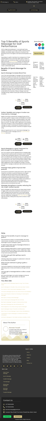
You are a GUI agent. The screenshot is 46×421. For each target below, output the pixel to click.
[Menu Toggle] (34, 6)
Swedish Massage (7, 379)
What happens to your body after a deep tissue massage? (42, 81)
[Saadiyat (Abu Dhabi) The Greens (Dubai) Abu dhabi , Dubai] (26, 1)
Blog (28, 360)
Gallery (28, 357)
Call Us (16, 2)
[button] (36, 44)
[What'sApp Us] (1, 2)
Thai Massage (6, 381)
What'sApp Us (5, 2)
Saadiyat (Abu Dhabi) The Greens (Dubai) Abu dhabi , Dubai (35, 2)
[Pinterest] (14, 366)
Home (28, 352)
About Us (29, 355)
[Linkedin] (21, 366)
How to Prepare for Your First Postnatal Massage (42, 65)
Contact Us (29, 363)
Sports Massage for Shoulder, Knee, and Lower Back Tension (15, 287)
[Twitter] (7, 366)
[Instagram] (17, 366)
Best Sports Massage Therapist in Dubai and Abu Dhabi (14, 302)
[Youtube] (11, 366)
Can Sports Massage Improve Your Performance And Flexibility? (16, 291)
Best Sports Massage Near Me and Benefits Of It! (12, 304)
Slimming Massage (5, 389)
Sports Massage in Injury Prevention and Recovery (13, 309)
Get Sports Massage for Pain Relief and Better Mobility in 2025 (15, 317)
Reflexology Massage (6, 385)
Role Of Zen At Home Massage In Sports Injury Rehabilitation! (15, 311)
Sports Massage (7, 376)
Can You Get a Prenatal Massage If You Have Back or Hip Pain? (35, 82)
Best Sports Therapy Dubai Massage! (10, 297)
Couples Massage (7, 392)
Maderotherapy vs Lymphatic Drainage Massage (37, 65)
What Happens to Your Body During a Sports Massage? (14, 306)
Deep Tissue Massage (6, 373)
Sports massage (13, 61)
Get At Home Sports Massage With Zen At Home (12, 300)
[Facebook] (4, 366)
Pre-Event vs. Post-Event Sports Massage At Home (13, 289)
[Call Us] (14, 1)
